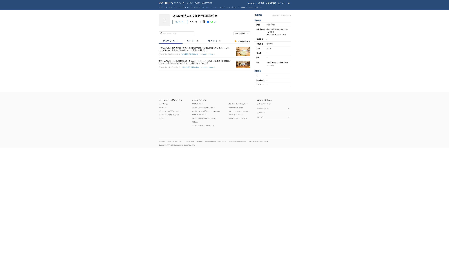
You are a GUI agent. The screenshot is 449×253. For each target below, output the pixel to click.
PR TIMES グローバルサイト (238, 118)
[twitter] (204, 21)
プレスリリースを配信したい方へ (169, 115)
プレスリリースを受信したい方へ (169, 111)
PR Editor (195, 122)
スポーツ (258, 7)
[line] (211, 21)
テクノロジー (169, 7)
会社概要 (162, 141)
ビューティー (206, 7)
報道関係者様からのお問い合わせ (215, 141)
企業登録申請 (271, 3)
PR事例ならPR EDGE (236, 107)
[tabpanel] (204, 57)
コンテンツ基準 (189, 141)
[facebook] (207, 21)
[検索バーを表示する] (288, 3)
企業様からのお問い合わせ (237, 141)
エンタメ (195, 7)
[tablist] (192, 41)
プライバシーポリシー (174, 141)
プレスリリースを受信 (256, 3)
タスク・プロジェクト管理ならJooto (203, 125)
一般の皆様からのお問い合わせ (258, 141)
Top (160, 7)
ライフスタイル (231, 7)
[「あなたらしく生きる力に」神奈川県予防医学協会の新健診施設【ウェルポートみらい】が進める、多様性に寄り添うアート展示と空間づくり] (204, 51)
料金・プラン (163, 107)
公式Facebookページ (264, 104)
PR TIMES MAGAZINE (199, 115)
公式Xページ (261, 113)
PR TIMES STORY (197, 104)
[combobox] (242, 33)
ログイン (281, 3)
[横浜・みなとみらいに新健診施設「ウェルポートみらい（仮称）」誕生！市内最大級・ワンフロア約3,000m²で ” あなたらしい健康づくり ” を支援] (204, 64)
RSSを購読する (244, 41)
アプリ (187, 7)
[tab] (171, 41)
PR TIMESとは (163, 104)
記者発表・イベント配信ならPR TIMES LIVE (206, 111)
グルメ (250, 7)
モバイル (179, 7)
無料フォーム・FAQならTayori (238, 104)
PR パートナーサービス (236, 115)
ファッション (218, 7)
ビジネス (242, 7)
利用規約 (200, 141)
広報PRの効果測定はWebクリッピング (204, 118)
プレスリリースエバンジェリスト (239, 111)
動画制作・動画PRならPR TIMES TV (203, 107)
